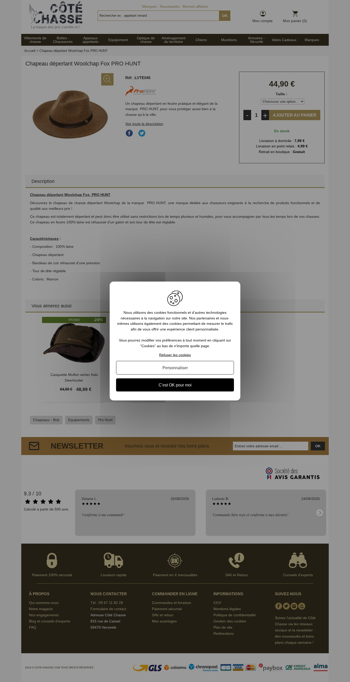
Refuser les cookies (175, 355)
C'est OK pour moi (175, 385)
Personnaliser (175, 367)
